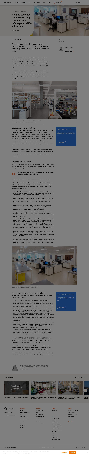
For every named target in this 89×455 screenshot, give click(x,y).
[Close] (87, 452)
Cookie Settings (64, 452)
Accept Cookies (72, 452)
